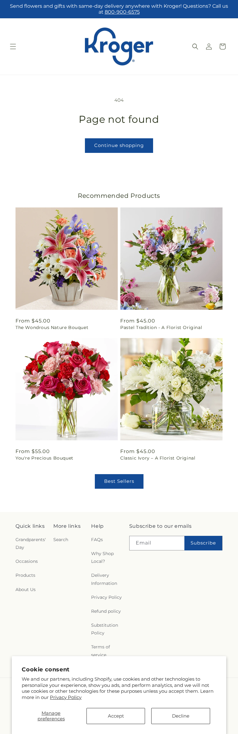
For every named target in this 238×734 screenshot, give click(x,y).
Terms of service (100, 650)
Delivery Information (104, 579)
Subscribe (203, 543)
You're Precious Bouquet (44, 458)
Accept (116, 716)
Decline (180, 716)
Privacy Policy (66, 697)
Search (60, 539)
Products (25, 575)
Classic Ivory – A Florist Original (157, 458)
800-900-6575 (122, 12)
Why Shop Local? (102, 557)
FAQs (97, 539)
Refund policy (106, 611)
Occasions (26, 561)
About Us (25, 589)
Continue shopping (119, 145)
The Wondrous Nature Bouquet (51, 327)
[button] (13, 46)
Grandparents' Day (30, 543)
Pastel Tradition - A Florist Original (161, 327)
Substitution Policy (104, 629)
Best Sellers (119, 481)
